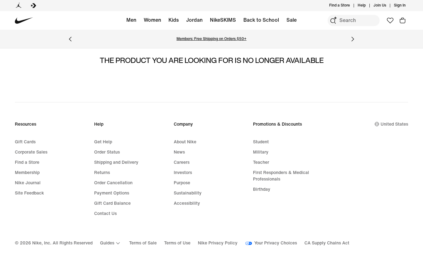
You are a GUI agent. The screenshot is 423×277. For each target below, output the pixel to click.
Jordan (194, 20)
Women (152, 20)
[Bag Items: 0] (402, 20)
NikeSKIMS (223, 20)
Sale (291, 20)
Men (131, 20)
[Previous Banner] (70, 39)
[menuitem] (367, 5)
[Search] (333, 20)
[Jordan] (18, 5)
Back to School (261, 20)
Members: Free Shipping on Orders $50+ (211, 39)
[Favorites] (390, 20)
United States (394, 124)
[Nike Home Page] (24, 20)
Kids (173, 20)
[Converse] (33, 5)
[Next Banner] (352, 39)
